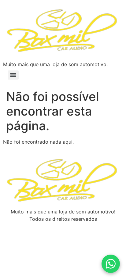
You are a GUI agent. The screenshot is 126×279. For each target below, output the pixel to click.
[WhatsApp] (111, 264)
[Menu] (13, 75)
